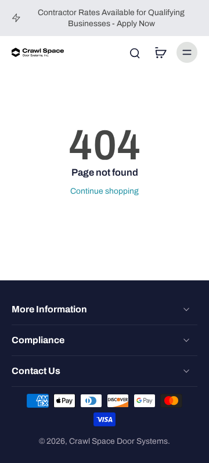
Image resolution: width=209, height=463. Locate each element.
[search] (134, 52)
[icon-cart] (160, 52)
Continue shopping (104, 191)
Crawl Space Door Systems (118, 441)
